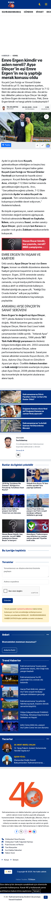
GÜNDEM (28, 12)
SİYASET (40, 12)
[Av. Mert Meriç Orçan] (7, 748)
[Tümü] (48, 635)
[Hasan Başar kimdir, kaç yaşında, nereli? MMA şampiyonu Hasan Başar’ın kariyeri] (13, 526)
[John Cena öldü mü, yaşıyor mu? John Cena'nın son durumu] (13, 501)
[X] (21, 832)
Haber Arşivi (10, 853)
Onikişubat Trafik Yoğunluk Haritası (19, 842)
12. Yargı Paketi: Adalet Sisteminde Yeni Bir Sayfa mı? (30, 749)
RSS (9, 872)
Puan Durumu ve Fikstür (14, 845)
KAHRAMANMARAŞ (11, 12)
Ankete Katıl (9, 650)
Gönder (7, 600)
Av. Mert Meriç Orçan (24, 745)
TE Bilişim (31, 879)
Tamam (36, 891)
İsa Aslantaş (21, 440)
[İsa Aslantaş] (8, 442)
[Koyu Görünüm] (40, 4)
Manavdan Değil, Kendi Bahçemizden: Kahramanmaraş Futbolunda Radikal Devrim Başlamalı (31, 761)
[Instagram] (26, 832)
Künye (6, 860)
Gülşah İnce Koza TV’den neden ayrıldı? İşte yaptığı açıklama (37, 486)
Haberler (5, 56)
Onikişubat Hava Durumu (15, 839)
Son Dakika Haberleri (13, 850)
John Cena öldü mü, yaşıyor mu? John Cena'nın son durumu (11, 511)
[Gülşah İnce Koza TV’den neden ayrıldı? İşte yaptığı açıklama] (38, 475)
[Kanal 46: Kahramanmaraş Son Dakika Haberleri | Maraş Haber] (11, 4)
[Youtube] (30, 832)
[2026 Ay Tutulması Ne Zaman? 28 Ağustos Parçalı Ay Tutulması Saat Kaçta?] (13, 475)
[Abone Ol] (48, 145)
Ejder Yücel (19, 757)
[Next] (34, 832)
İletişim (15, 860)
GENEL (15, 56)
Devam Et (19, 450)
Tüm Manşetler (11, 847)
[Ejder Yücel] (7, 760)
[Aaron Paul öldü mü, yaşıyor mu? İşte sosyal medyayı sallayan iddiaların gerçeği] (38, 501)
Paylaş (7, 145)
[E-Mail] (18, 455)
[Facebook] (17, 832)
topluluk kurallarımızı (24, 609)
